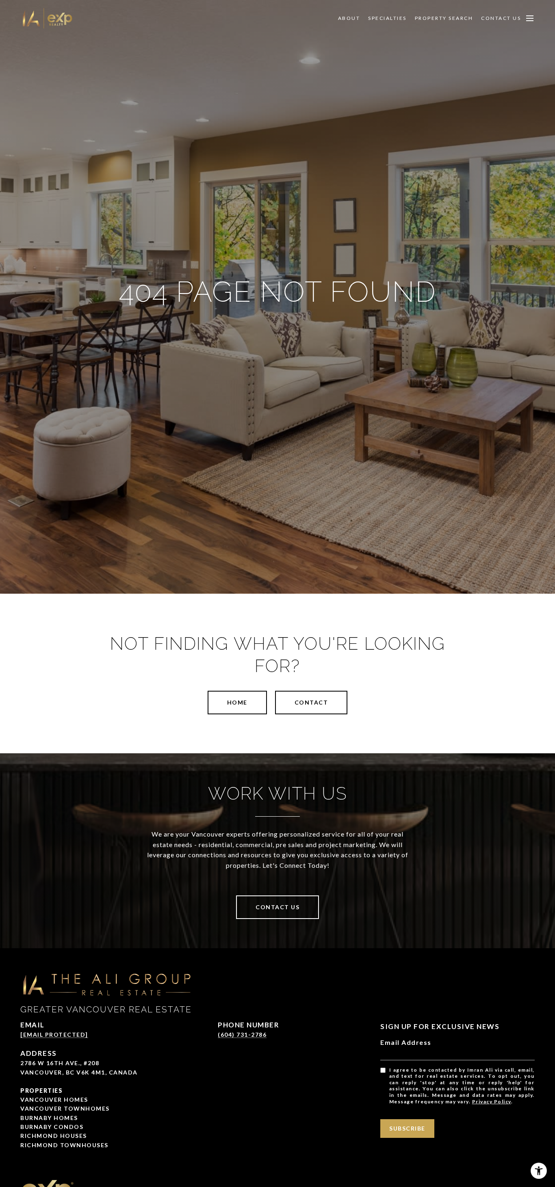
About (349, 18)
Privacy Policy (491, 1101)
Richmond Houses (53, 1135)
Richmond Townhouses (64, 1145)
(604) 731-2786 (242, 1034)
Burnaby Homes (49, 1117)
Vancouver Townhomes (65, 1108)
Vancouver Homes (54, 1099)
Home (237, 702)
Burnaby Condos (51, 1126)
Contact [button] (311, 702)
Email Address (405, 1042)
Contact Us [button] (277, 907)
